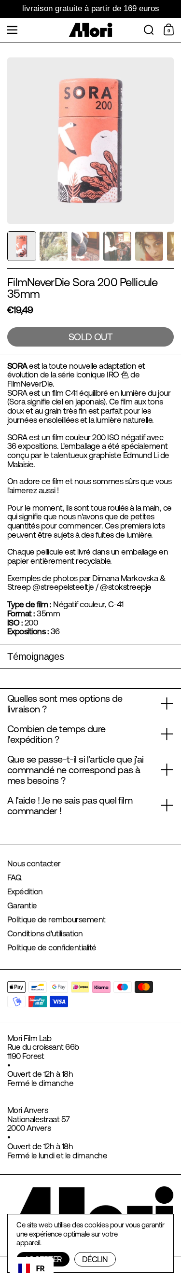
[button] (149, 30)
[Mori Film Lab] (90, 30)
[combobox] (32, 1268)
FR (40, 1268)
